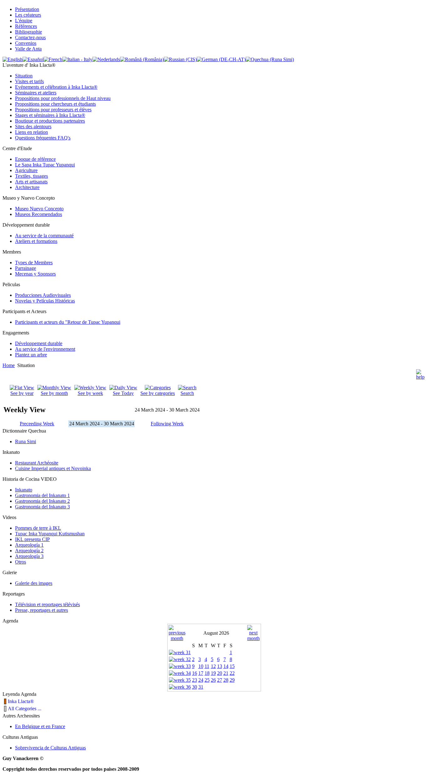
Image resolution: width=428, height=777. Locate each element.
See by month (54, 393)
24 (200, 680)
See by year (22, 393)
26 (213, 680)
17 (200, 673)
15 (232, 666)
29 (232, 680)
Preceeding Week (37, 423)
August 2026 (216, 633)
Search (187, 393)
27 (219, 680)
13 (219, 666)
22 (232, 673)
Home (9, 365)
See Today (123, 393)
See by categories (157, 393)
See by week (90, 393)
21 (225, 673)
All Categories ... (24, 708)
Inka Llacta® (21, 701)
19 (213, 673)
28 (225, 680)
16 (194, 673)
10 (200, 666)
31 (200, 687)
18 (207, 673)
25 (207, 680)
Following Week (167, 423)
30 (194, 687)
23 (194, 680)
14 (225, 666)
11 (207, 666)
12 (213, 666)
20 (219, 673)
